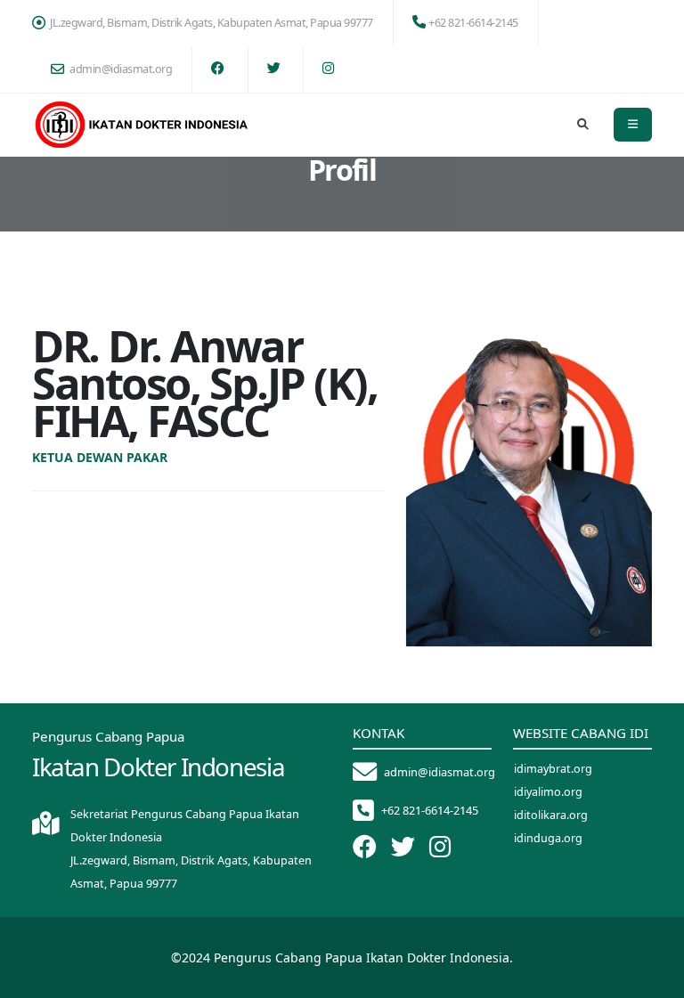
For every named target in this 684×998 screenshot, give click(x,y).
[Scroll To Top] (653, 978)
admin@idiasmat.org (120, 69)
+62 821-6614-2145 (473, 22)
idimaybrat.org (553, 768)
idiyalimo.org (548, 791)
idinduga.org (548, 838)
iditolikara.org (551, 815)
